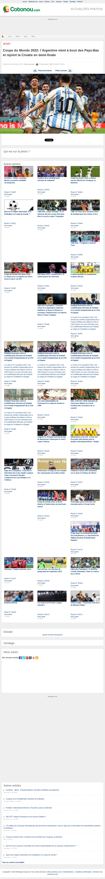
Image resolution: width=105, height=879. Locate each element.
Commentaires (68, 872)
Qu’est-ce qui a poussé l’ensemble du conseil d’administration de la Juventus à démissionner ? (41, 846)
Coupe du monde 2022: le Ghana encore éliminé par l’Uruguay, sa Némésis (34, 837)
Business (47, 1)
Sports (41, 1)
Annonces (59, 1)
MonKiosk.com (32, 1)
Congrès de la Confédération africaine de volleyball (25, 799)
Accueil (25, 1)
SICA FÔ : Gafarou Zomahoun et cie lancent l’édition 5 (26, 817)
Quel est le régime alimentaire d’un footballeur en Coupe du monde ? (31, 855)
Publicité (79, 1)
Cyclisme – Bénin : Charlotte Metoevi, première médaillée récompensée (32, 790)
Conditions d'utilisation (83, 872)
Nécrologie (73, 1)
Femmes (65, 1)
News (52, 1)
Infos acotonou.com (54, 872)
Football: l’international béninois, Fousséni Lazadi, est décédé (29, 808)
